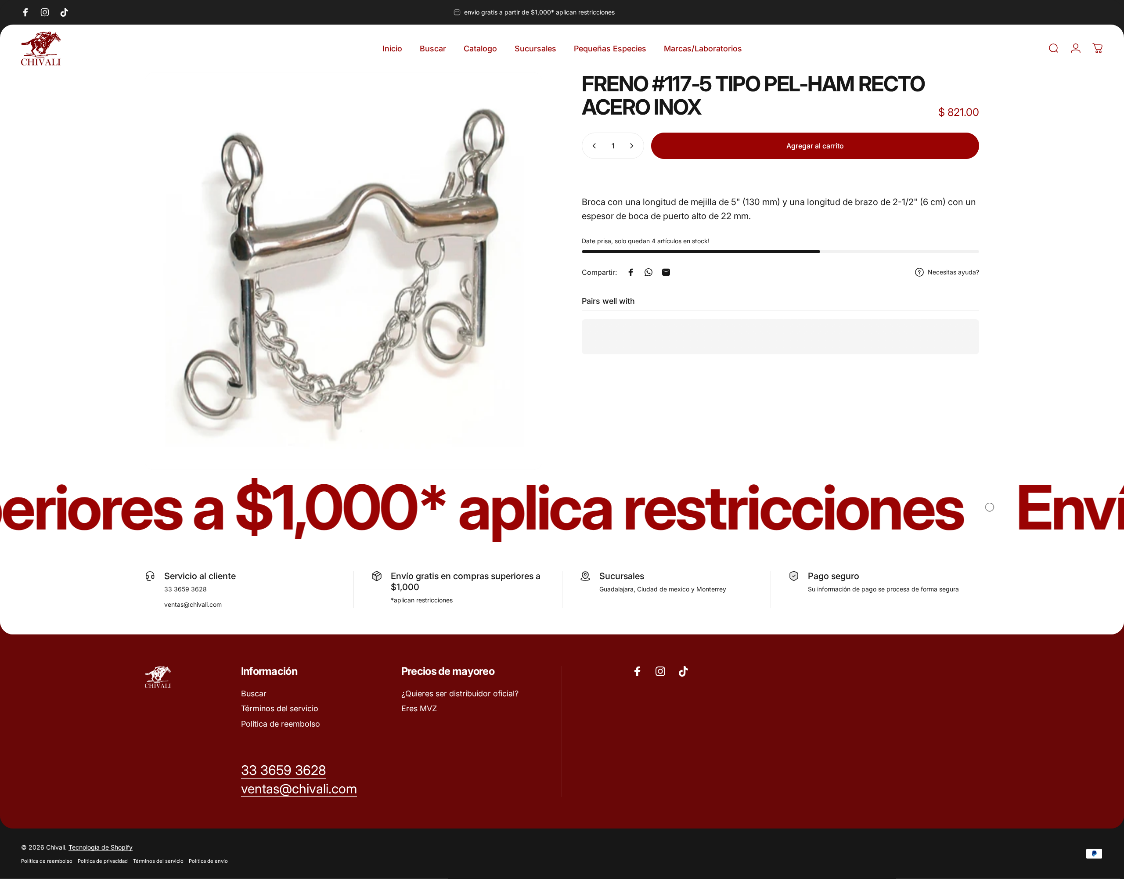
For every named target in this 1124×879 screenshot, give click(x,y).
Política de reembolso (280, 723)
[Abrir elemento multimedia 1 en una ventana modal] (343, 271)
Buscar (254, 693)
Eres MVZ (419, 708)
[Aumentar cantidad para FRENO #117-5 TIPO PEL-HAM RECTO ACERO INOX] (633, 146)
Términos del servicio (279, 708)
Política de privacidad (103, 861)
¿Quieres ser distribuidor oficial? (460, 693)
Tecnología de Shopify (100, 847)
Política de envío (208, 861)
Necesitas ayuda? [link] (953, 272)
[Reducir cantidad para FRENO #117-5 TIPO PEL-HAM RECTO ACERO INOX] (592, 146)
